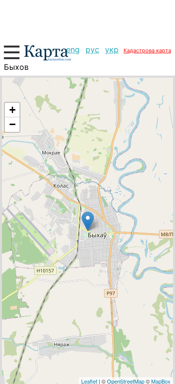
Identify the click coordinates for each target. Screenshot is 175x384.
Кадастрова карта (147, 50)
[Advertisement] (87, 19)
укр (112, 49)
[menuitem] (73, 49)
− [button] (12, 124)
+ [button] (12, 110)
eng (73, 49)
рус (92, 49)
